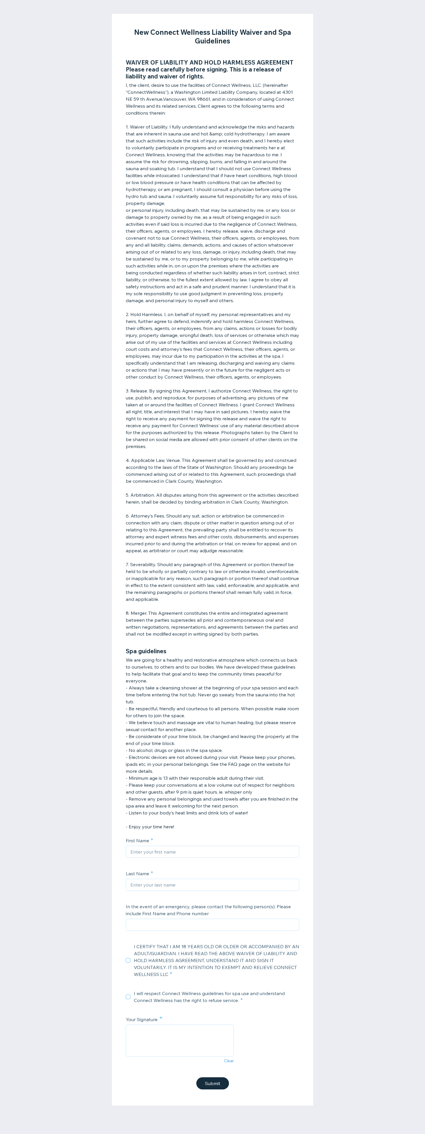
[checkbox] (128, 960)
